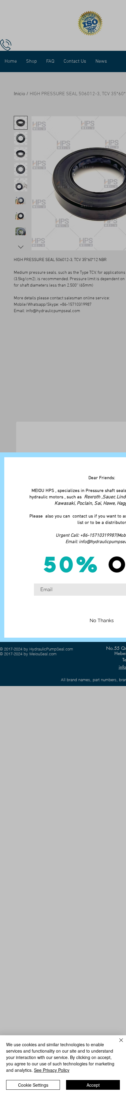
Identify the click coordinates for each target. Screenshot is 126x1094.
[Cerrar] (117, 1044)
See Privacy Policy (51, 1070)
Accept (93, 1085)
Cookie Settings (33, 1085)
